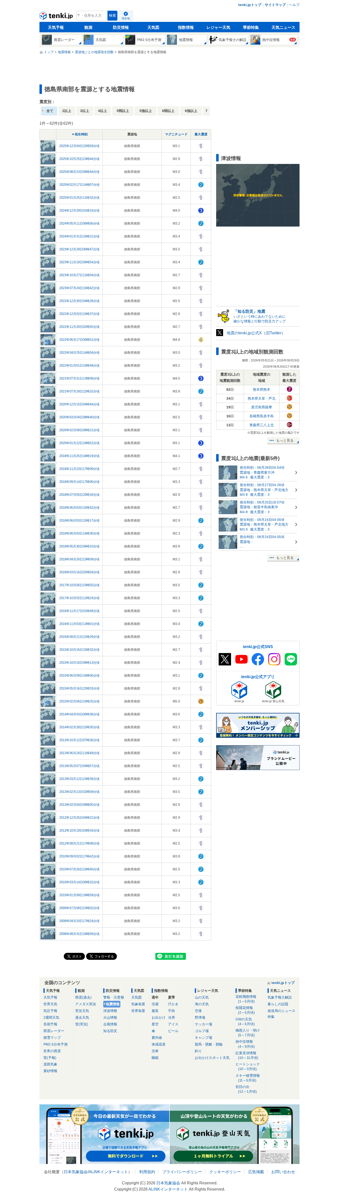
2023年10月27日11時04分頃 (79, 275)
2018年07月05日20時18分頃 (79, 495)
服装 (155, 1011)
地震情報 (113, 1004)
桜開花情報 (245, 1010)
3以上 (84, 111)
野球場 (200, 1017)
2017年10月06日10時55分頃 (79, 585)
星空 (155, 1024)
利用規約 (147, 1172)
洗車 (155, 1051)
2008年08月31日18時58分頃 (79, 934)
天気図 (153, 27)
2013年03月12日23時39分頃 (79, 779)
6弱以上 (168, 111)
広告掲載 (256, 1172)
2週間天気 (51, 1017)
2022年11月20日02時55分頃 (79, 327)
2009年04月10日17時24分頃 (79, 921)
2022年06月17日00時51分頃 (79, 340)
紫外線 (157, 1038)
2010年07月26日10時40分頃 (79, 869)
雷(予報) (49, 1058)
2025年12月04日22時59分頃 (79, 146)
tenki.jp (56, 17)
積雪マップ (52, 1038)
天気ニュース (283, 27)
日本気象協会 (76, 1172)
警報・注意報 (113, 997)
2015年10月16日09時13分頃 (79, 662)
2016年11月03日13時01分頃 (79, 624)
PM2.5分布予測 (55, 1044)
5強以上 (145, 111)
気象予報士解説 (280, 997)
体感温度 (159, 1044)
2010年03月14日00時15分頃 (79, 882)
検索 (112, 15)
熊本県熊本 (261, 389)
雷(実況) (81, 1024)
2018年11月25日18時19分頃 (79, 456)
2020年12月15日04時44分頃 (79, 404)
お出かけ (159, 1017)
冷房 (171, 1017)
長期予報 (50, 1024)
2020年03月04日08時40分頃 (79, 417)
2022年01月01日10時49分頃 (79, 365)
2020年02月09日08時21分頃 (79, 430)
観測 (88, 27)
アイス (173, 1024)
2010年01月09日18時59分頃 (79, 895)
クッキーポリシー (225, 1172)
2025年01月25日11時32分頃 (79, 197)
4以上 (102, 111)
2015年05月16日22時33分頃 (79, 688)
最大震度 (201, 134)
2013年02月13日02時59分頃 (79, 792)
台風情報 (110, 1024)
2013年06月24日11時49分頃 (79, 753)
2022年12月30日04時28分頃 (79, 301)
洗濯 (155, 1004)
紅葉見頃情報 (247, 1055)
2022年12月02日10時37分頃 (79, 314)
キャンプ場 (203, 1038)
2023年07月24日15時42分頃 (79, 288)
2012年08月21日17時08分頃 (79, 843)
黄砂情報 (50, 1071)
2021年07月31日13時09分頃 (79, 378)
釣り (198, 1051)
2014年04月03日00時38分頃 (79, 714)
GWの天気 (245, 1021)
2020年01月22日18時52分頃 (79, 443)
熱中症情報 (245, 1044)
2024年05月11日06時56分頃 (79, 223)
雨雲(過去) (83, 997)
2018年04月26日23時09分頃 (79, 559)
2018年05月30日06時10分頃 (79, 546)
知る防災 (110, 1031)
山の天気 (202, 997)
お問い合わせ (283, 1172)
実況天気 (82, 1011)
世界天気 (50, 1004)
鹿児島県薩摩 (261, 407)
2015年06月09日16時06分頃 (79, 675)
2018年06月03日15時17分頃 (79, 520)
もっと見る (285, 440)
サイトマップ (275, 5)
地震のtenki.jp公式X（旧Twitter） (256, 333)
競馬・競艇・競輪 (209, 1044)
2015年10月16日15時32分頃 (79, 650)
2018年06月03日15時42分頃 (79, 507)
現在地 (126, 18)
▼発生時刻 (79, 134)
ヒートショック (248, 1066)
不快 (171, 1011)
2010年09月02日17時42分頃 (79, 856)
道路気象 (50, 1064)
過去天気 (82, 1017)
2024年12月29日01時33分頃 (79, 210)
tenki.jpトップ (249, 5)
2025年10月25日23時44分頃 (79, 159)
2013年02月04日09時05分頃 (79, 805)
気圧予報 (50, 1011)
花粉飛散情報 (246, 999)
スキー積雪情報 (248, 1078)
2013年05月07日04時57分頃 (79, 766)
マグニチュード (176, 134)
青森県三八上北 (261, 425)
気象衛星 (138, 1004)
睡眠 (155, 1058)
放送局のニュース (281, 1011)
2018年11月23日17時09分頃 (79, 469)
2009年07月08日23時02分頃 (79, 908)
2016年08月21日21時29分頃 (79, 637)
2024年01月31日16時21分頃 (79, 236)
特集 (271, 1017)
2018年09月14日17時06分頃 (79, 482)
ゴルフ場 (202, 1031)
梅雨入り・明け (248, 1032)
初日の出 (246, 1089)
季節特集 (251, 27)
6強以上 (191, 111)
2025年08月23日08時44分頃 (79, 172)
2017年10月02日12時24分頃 (79, 598)
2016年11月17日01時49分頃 (79, 611)
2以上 (66, 111)
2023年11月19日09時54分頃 (79, 262)
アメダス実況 (85, 1004)
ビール (173, 1031)
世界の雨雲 (52, 1051)
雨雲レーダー (53, 1031)
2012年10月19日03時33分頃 (79, 830)
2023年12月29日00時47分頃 (79, 249)
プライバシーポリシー (182, 1172)
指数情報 (186, 27)
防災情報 (121, 27)
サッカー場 (203, 1024)
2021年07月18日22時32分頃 (79, 391)
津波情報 (110, 1011)
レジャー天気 (218, 27)
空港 (198, 1011)
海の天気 (202, 1004)
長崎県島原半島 (261, 416)
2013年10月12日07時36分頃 (79, 740)
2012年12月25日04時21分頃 (79, 817)
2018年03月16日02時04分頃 (79, 572)
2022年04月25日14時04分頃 (79, 352)
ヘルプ (294, 5)
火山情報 (110, 1017)
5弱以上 (123, 111)
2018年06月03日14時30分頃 (79, 533)
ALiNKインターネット (108, 1172)
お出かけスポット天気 (212, 1058)
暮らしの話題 (278, 1004)
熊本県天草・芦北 (261, 398)
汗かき (173, 1004)
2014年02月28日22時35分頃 (79, 727)
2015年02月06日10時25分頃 (79, 701)
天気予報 (56, 27)
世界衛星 (138, 1011)
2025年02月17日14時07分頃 (79, 185)
